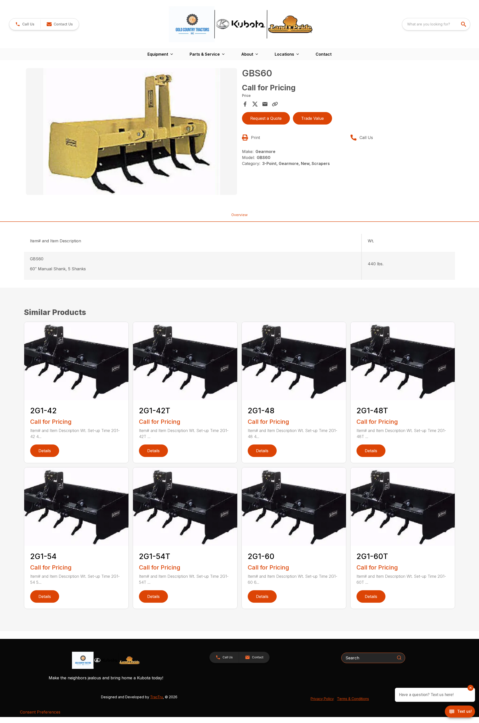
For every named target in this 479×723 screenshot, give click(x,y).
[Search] (399, 657)
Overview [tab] (239, 215)
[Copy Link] (275, 104)
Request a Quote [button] (266, 118)
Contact (324, 54)
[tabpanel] (131, 132)
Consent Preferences (40, 712)
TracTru (156, 697)
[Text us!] (460, 712)
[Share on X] (255, 104)
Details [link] (44, 450)
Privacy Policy (322, 699)
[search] (464, 24)
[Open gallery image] (131, 131)
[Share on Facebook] (245, 104)
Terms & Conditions (353, 699)
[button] (24, 24)
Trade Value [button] (312, 118)
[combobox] (436, 24)
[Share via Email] (265, 104)
